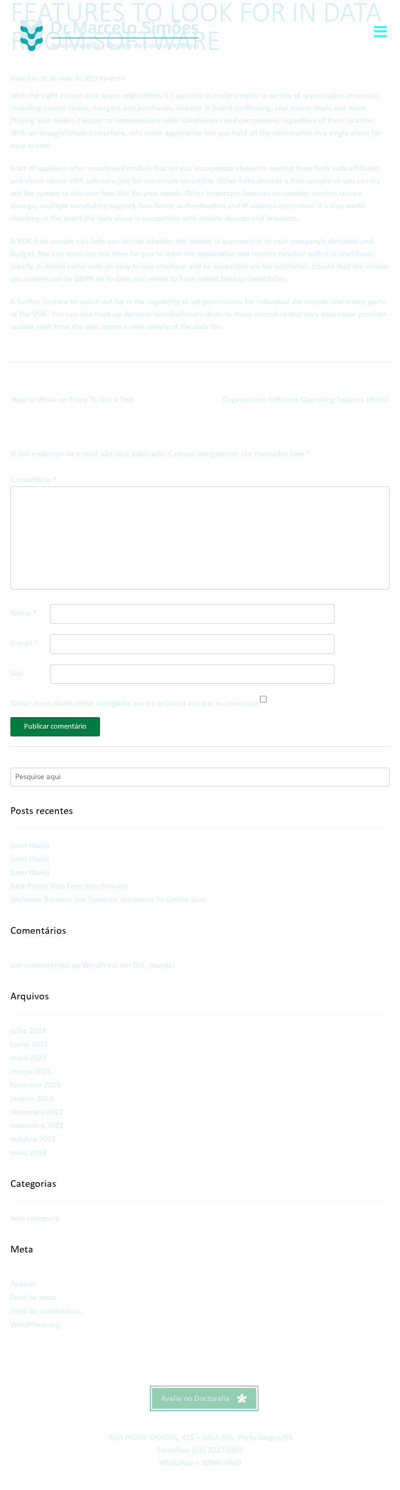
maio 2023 (28, 1058)
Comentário (33, 480)
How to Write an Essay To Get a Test (72, 400)
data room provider (354, 314)
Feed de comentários (45, 1311)
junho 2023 (29, 1045)
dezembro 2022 (36, 1112)
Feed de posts (33, 1298)
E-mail (24, 644)
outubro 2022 (33, 1139)
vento (116, 79)
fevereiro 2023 (35, 1085)
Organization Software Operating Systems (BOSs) (305, 400)
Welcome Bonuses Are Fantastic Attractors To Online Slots (108, 900)
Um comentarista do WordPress (64, 965)
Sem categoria (34, 1218)
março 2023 (30, 1072)
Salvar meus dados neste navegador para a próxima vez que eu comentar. (135, 703)
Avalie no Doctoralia (196, 1399)
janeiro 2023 (31, 1099)
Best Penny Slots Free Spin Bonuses (69, 886)
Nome (23, 613)
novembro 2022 (37, 1126)
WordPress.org (35, 1325)
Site (16, 674)
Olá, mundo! (154, 965)
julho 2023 (28, 1031)
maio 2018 (28, 1153)
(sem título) (29, 846)
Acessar (23, 1284)
